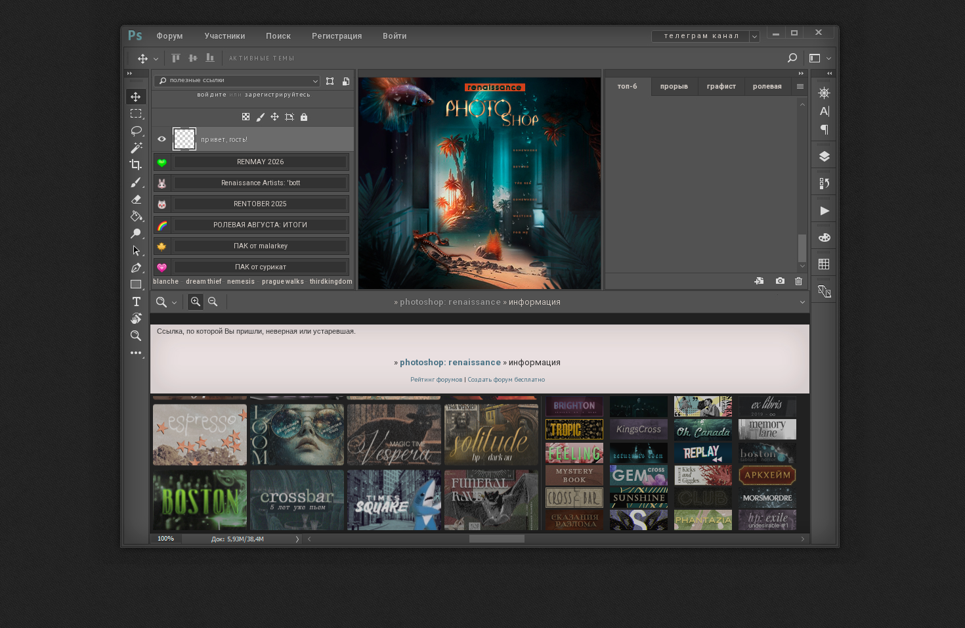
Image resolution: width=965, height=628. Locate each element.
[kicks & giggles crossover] (703, 476)
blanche (166, 281)
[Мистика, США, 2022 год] (639, 453)
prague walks (283, 281)
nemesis (241, 281)
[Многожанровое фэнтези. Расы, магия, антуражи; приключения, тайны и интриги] (574, 520)
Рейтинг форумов (436, 379)
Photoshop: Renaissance (450, 302)
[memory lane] (767, 430)
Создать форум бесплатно (506, 379)
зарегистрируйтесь (278, 94)
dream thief (203, 281)
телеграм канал (702, 36)
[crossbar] (574, 498)
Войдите (211, 94)
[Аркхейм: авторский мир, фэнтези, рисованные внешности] (767, 476)
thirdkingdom (331, 281)
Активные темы (262, 58)
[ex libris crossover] (767, 407)
